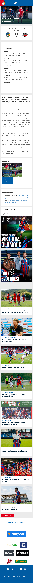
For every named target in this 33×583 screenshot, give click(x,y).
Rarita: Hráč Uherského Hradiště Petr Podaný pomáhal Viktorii (14, 423)
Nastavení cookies (28, 578)
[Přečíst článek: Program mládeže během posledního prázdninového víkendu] (16, 495)
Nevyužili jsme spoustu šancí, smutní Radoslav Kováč (14, 340)
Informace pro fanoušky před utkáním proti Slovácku (16, 480)
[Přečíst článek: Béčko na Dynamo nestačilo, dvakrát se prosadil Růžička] (16, 381)
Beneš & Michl (26, 576)
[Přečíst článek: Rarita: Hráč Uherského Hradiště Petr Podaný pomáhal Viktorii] (16, 410)
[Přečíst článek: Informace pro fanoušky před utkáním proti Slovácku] (16, 466)
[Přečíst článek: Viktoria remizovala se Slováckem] (16, 355)
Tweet (14, 209)
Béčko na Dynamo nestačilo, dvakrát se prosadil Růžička (14, 395)
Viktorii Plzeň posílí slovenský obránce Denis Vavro (14, 452)
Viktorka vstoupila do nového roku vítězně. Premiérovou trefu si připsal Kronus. (17, 197)
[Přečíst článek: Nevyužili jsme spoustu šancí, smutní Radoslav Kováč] (16, 326)
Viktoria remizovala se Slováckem (13, 368)
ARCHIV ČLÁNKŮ (7, 515)
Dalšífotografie (6, 180)
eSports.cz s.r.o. (17, 576)
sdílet (6, 209)
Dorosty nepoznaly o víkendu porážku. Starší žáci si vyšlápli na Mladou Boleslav (15, 312)
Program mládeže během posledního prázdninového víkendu (13, 509)
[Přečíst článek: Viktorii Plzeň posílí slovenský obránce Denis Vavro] (16, 438)
